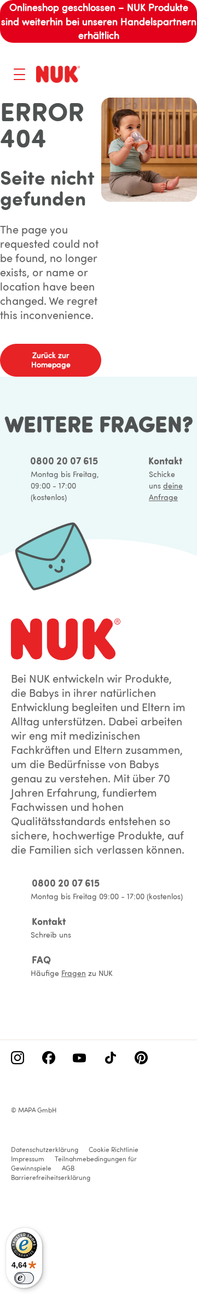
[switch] (24, 1278)
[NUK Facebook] (48, 1058)
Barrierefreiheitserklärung (50, 1177)
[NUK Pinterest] (141, 1058)
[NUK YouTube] (79, 1058)
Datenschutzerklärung (44, 1149)
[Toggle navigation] (19, 74)
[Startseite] (58, 74)
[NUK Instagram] (17, 1058)
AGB (68, 1168)
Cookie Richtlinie (113, 1149)
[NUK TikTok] (110, 1058)
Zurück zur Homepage (51, 360)
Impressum (27, 1159)
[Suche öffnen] (134, 75)
